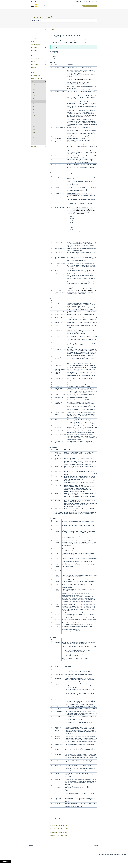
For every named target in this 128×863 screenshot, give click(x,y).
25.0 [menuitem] (34, 109)
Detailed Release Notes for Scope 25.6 (59, 828)
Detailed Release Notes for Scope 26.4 (59, 832)
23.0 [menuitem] (34, 143)
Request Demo (43, 5)
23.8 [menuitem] (34, 132)
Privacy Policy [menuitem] (95, 845)
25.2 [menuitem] (34, 106)
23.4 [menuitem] (34, 137)
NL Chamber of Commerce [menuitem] (38, 70)
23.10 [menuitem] (34, 129)
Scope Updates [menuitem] (35, 81)
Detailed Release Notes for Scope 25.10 (59, 821)
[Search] (96, 20)
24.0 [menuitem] (34, 126)
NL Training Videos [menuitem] (36, 75)
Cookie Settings (5, 861)
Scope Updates (45, 30)
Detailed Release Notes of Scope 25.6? (71, 47)
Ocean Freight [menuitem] (35, 53)
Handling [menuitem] (33, 67)
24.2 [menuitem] (34, 123)
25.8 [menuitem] (34, 98)
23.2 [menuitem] (34, 140)
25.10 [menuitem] (34, 95)
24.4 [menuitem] (34, 120)
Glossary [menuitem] (33, 146)
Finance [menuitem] (33, 56)
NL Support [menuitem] (34, 73)
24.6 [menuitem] (34, 118)
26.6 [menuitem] (34, 84)
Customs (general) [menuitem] (36, 44)
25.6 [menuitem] (34, 101)
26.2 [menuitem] (34, 89)
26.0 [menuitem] (34, 92)
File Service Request (81, 1)
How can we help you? (41, 17)
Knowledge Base (35, 30)
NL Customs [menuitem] (34, 47)
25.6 (53, 30)
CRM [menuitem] (32, 41)
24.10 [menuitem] (34, 112)
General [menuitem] (33, 36)
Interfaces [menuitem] (34, 61)
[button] (45, 36)
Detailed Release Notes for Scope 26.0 (59, 825)
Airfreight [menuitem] (33, 39)
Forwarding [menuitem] (34, 50)
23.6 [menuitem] (34, 135)
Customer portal (93, 1)
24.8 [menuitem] (34, 115)
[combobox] (63, 20)
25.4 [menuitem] (34, 104)
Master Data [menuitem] (34, 64)
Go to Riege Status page (90, 5)
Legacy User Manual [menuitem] (36, 78)
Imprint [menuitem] (31, 845)
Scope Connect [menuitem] (35, 58)
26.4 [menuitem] (34, 87)
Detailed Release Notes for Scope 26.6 (59, 835)
